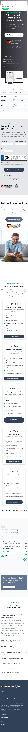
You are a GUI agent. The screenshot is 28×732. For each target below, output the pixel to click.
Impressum (4, 714)
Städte (2, 692)
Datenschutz (4, 717)
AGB (2, 721)
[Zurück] (2, 536)
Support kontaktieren (9, 587)
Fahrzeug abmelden (14, 219)
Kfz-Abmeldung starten (13, 420)
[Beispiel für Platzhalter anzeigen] (24, 164)
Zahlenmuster (5, 149)
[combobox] (7, 144)
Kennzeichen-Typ (20, 141)
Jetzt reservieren (13, 502)
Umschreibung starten (13, 378)
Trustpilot (6, 557)
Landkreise (4, 695)
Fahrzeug (4, 141)
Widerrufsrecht (5, 724)
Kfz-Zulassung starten (14, 35)
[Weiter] (5, 536)
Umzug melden (13, 461)
